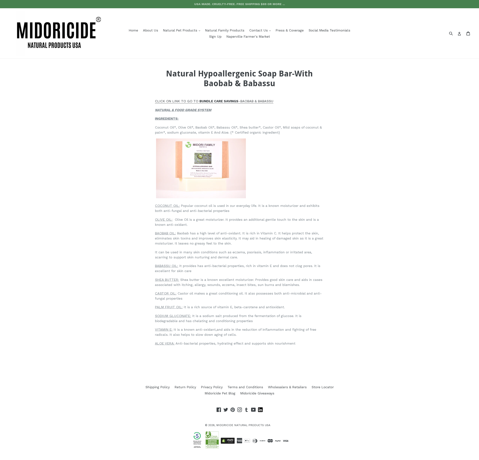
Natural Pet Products (182, 30)
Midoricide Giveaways (257, 393)
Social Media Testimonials (329, 30)
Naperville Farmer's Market (248, 36)
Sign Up (215, 36)
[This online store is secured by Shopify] (228, 441)
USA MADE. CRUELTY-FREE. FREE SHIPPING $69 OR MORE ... (239, 4)
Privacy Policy (212, 387)
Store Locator (323, 387)
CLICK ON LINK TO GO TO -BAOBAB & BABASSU (214, 101)
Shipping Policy (157, 387)
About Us (150, 30)
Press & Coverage (290, 30)
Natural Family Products (224, 30)
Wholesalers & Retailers (287, 387)
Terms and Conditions (245, 387)
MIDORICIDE (224, 425)
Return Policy (185, 387)
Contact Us (261, 30)
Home (133, 30)
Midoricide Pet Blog (220, 393)
